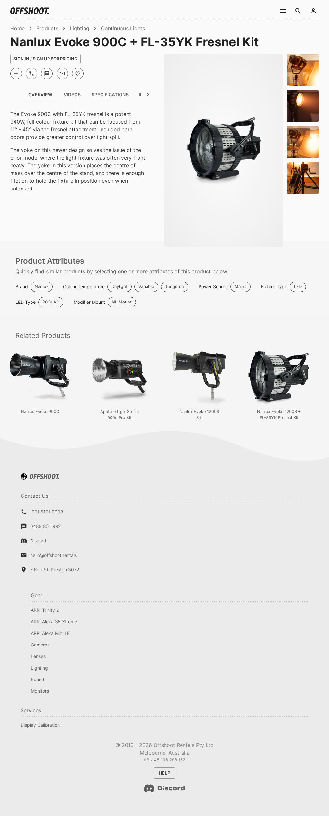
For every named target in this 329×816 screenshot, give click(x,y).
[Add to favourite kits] (78, 73)
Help (164, 773)
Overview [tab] (40, 94)
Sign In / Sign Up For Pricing (45, 58)
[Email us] (62, 73)
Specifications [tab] (110, 94)
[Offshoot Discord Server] (164, 792)
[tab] (72, 94)
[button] (42, 287)
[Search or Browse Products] (298, 10)
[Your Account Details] (313, 10)
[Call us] (31, 73)
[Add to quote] (16, 73)
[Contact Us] (283, 10)
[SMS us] (47, 73)
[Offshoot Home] (29, 10)
